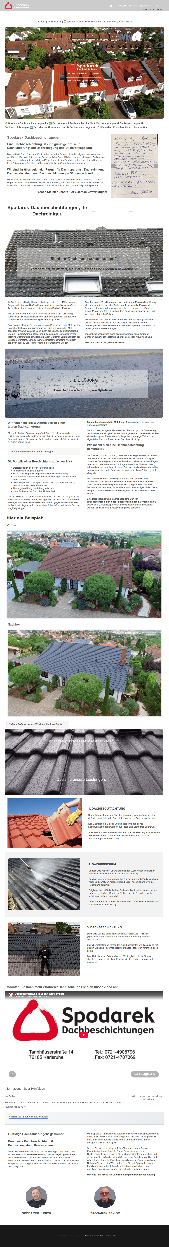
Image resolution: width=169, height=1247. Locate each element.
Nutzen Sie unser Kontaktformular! (28, 1116)
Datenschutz (98, 1236)
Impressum (89, 1236)
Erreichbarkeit (110, 1236)
